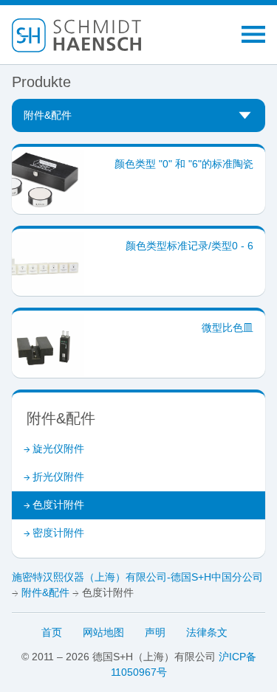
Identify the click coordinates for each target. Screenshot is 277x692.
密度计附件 (58, 533)
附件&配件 (45, 592)
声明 (155, 632)
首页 (51, 632)
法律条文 (207, 632)
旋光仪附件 (58, 448)
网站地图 (103, 632)
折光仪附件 (58, 476)
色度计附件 (58, 505)
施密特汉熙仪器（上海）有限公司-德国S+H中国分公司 (137, 577)
